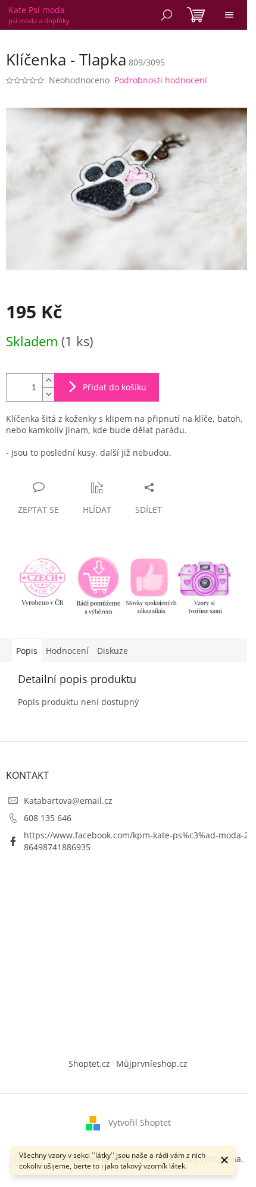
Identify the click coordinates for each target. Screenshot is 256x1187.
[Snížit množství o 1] (48, 394)
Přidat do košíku (114, 387)
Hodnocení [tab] (67, 650)
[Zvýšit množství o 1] (48, 380)
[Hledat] (167, 15)
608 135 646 (47, 817)
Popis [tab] (27, 650)
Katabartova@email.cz (68, 800)
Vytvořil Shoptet (139, 1122)
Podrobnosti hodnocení (160, 80)
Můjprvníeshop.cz (152, 1063)
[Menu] (229, 15)
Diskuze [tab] (112, 650)
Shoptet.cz (89, 1063)
